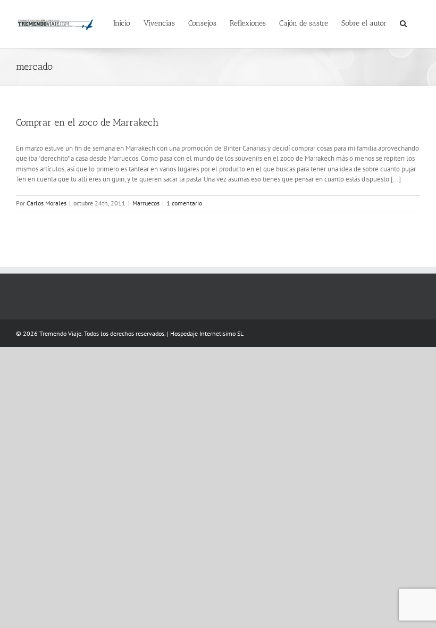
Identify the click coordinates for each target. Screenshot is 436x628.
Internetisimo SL (221, 333)
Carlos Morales (46, 203)
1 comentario (184, 203)
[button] (403, 22)
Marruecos (146, 203)
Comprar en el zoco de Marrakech (87, 122)
